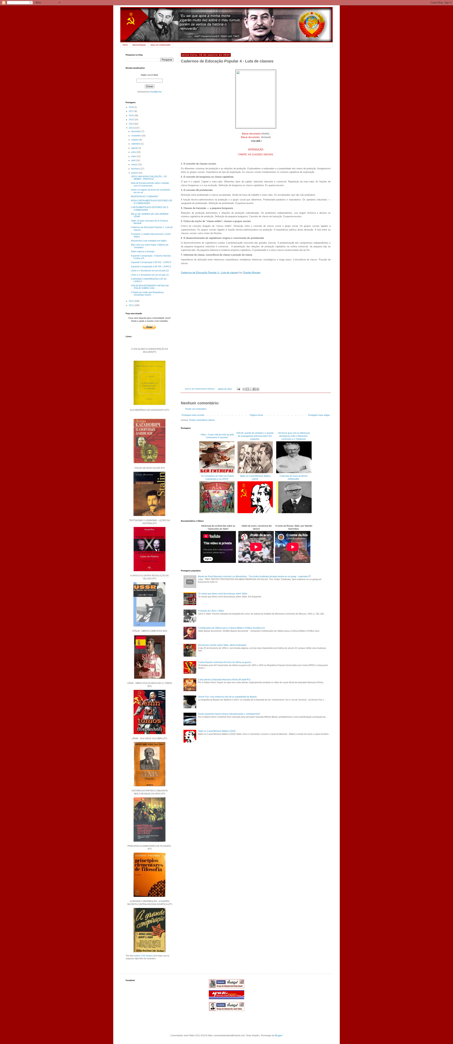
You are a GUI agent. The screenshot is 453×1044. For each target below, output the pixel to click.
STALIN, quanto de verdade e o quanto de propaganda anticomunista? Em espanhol (255, 436)
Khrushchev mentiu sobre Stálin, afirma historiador (222, 645)
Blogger (278, 1035)
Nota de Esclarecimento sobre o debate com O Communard (150, 184)
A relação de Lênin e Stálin (211, 611)
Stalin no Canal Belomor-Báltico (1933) (217, 731)
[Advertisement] (256, 775)
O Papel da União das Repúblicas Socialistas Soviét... (147, 293)
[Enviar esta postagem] (238, 389)
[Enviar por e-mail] (244, 389)
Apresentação (139, 45)
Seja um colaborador (160, 45)
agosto (134, 148)
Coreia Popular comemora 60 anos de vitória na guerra (224, 662)
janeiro (135, 173)
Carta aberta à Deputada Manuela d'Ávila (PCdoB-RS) (224, 679)
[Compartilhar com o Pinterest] (257, 389)
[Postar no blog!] (247, 389)
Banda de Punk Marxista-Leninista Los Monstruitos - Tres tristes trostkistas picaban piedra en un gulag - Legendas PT (254, 576)
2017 (131, 111)
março (134, 164)
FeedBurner (156, 92)
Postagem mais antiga (319, 415)
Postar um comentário (195, 409)
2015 (131, 119)
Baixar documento (251, 133)
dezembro (136, 131)
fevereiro (135, 169)
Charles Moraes (251, 272)
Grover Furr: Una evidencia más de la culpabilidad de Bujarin (227, 697)
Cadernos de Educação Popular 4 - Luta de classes (210, 272)
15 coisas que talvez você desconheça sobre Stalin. (223, 593)
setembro (136, 144)
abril (133, 160)
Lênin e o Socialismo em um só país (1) (150, 275)
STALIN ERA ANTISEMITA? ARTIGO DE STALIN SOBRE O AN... (150, 286)
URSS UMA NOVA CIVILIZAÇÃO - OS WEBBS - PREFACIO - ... (149, 177)
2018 (131, 107)
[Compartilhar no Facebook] (254, 389)
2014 (131, 124)
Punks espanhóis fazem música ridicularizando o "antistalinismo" (229, 714)
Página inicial (256, 415)
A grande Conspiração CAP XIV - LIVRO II (151, 262)
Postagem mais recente (193, 415)
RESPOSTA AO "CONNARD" (144, 196)
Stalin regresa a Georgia (142, 251)
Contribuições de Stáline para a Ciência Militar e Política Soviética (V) (231, 628)
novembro (136, 135)
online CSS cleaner (143, 955)
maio (134, 156)
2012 (131, 301)
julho (134, 152)
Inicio (125, 45)
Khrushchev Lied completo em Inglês (149, 241)
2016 (131, 115)
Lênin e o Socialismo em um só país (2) (150, 270)
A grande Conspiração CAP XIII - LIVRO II (151, 266)
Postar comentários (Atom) (202, 420)
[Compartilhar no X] (251, 389)
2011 (131, 305)
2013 (131, 128)
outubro (135, 140)
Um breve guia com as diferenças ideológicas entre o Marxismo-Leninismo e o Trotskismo (293, 436)
